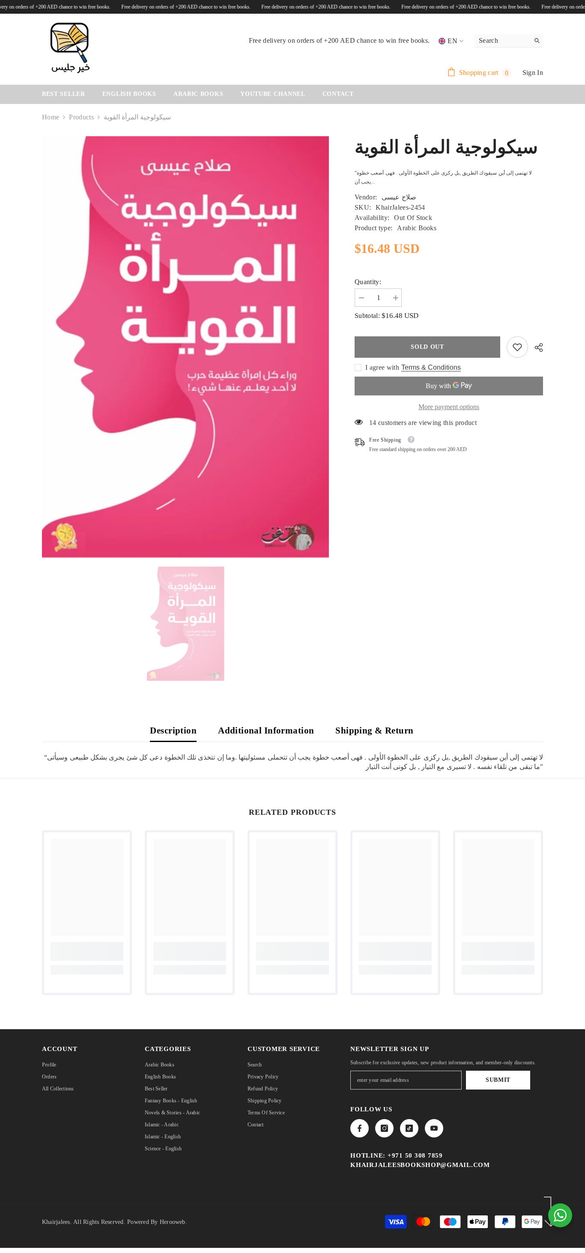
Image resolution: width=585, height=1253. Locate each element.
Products (81, 117)
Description (173, 730)
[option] (186, 623)
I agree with (382, 367)
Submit (498, 1080)
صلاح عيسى (399, 197)
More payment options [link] (448, 406)
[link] (517, 347)
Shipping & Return (374, 730)
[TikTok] (409, 1128)
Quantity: (368, 281)
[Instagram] (384, 1128)
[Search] (509, 41)
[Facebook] (359, 1128)
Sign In (532, 72)
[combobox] (502, 40)
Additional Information (266, 730)
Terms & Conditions (431, 367)
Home (50, 117)
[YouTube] (434, 1128)
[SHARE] (535, 347)
